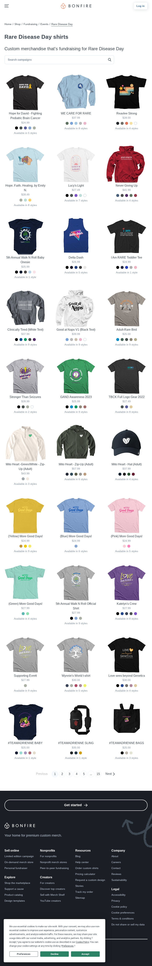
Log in (140, 5)
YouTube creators (50, 900)
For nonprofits (48, 856)
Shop (17, 24)
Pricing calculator (85, 874)
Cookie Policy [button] (82, 942)
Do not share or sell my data (128, 924)
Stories (79, 885)
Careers (116, 862)
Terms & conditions (122, 918)
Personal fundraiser (15, 868)
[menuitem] (6, 6)
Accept (85, 954)
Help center (82, 862)
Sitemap (80, 897)
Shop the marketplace (17, 882)
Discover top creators (52, 888)
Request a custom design (90, 879)
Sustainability (119, 879)
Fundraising (30, 24)
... (91, 774)
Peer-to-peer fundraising (54, 868)
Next (108, 773)
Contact (115, 868)
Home (7, 24)
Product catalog (13, 894)
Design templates (14, 900)
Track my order (84, 891)
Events (44, 24)
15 (98, 774)
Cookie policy (119, 906)
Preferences (23, 954)
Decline (54, 954)
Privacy (115, 900)
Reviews (116, 874)
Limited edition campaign (19, 856)
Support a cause (14, 888)
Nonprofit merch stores (53, 862)
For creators (47, 882)
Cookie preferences (122, 912)
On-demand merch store (18, 862)
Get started (73, 805)
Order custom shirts (86, 868)
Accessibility (118, 894)
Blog (77, 856)
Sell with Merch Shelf (52, 894)
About (114, 856)
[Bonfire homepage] (76, 6)
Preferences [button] (68, 946)
